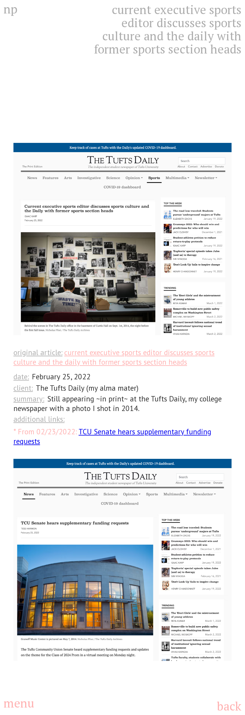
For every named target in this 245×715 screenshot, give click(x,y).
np (10, 9)
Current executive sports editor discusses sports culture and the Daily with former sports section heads (114, 357)
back (229, 706)
